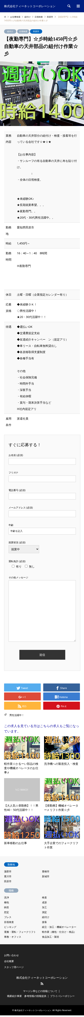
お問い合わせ (11, 955)
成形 (44, 902)
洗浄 (6, 897)
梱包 (6, 902)
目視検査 (23, 31)
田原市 (36, 31)
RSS (42, 983)
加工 (44, 907)
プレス (7, 917)
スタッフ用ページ (14, 967)
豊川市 (7, 876)
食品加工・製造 (50, 937)
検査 (44, 897)
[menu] (78, 6)
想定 (6, 912)
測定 (44, 912)
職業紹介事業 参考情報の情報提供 (26, 996)
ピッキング (10, 927)
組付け (10, 31)
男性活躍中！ (16, 715)
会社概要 (9, 961)
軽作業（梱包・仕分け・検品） (59, 932)
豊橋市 (45, 871)
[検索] (69, 6)
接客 (44, 922)
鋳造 (6, 907)
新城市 (45, 876)
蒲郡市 (7, 871)
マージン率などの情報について (40, 991)
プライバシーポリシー (62, 996)
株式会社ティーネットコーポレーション (42, 977)
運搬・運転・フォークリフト (20, 932)
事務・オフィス (12, 937)
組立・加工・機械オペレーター (59, 927)
